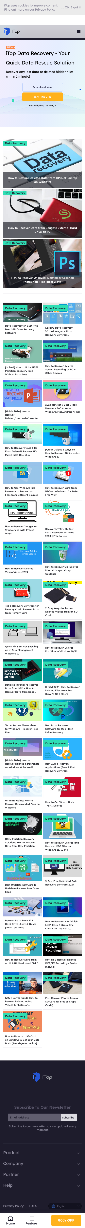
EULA (33, 1206)
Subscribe (68, 1117)
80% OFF (66, 1220)
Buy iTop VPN (42, 96)
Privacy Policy (13, 1206)
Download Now (42, 87)
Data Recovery (15, 143)
